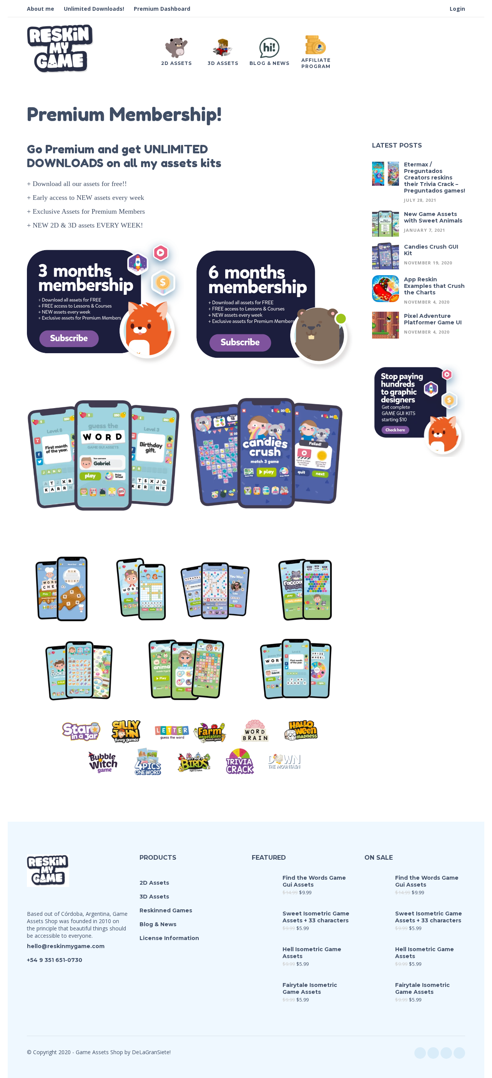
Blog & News (158, 924)
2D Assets (154, 882)
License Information (169, 938)
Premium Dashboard (162, 8)
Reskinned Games (166, 910)
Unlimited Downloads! (94, 8)
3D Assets (154, 896)
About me (40, 8)
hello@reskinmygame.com (66, 946)
